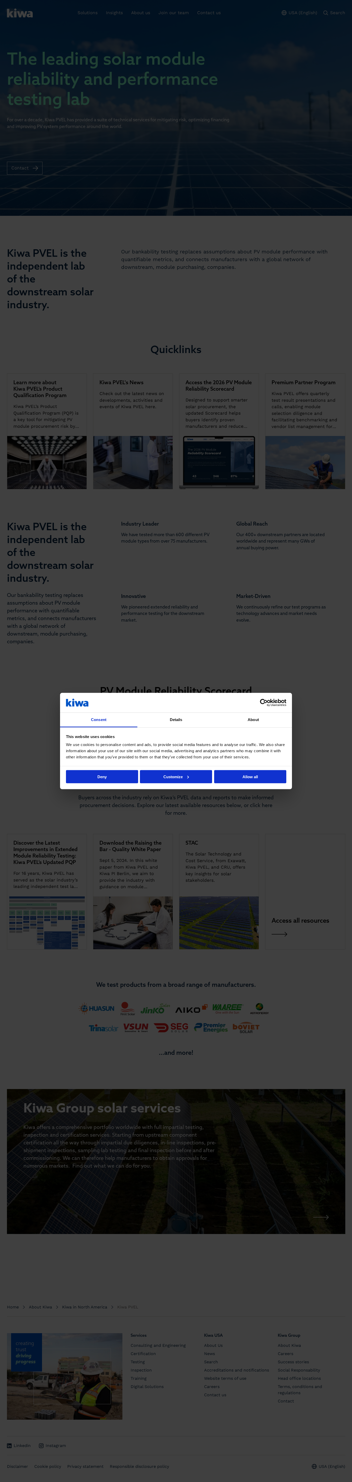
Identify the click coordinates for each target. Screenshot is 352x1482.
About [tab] (253, 719)
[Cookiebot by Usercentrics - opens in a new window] (263, 702)
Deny (102, 776)
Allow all (250, 776)
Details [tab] (176, 719)
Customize (173, 776)
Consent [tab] (98, 719)
